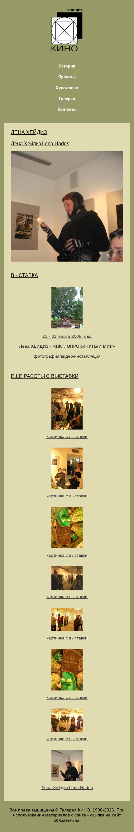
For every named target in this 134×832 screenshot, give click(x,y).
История (67, 66)
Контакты (67, 109)
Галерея (67, 98)
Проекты (67, 77)
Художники (67, 88)
